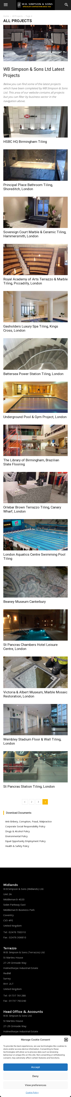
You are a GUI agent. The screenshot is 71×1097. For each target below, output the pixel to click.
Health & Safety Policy (17, 846)
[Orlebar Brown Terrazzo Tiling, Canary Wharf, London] (35, 487)
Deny (35, 1076)
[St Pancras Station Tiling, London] (35, 766)
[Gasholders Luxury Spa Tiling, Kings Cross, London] (35, 306)
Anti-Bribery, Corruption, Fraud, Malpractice (28, 821)
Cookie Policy (32, 1092)
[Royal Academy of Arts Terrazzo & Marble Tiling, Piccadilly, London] (35, 259)
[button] (66, 1039)
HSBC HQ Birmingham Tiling (25, 142)
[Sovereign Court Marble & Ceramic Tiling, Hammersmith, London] (35, 212)
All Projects (17, 16)
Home (6, 16)
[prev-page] (25, 802)
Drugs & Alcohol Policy (17, 831)
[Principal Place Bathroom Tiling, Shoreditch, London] (35, 165)
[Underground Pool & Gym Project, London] (35, 397)
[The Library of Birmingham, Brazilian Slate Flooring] (35, 440)
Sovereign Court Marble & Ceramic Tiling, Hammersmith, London (34, 234)
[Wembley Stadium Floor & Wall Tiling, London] (35, 719)
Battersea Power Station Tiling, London (33, 374)
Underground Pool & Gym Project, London (35, 417)
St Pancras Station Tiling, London (29, 786)
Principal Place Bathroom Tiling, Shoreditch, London (28, 187)
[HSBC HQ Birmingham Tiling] (35, 122)
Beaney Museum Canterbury (24, 602)
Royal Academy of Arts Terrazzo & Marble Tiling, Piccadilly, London (35, 281)
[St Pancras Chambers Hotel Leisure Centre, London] (35, 625)
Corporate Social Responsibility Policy (25, 826)
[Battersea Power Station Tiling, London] (35, 354)
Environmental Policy (16, 836)
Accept (35, 1067)
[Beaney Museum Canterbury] (35, 582)
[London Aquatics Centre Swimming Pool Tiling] (35, 534)
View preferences (35, 1085)
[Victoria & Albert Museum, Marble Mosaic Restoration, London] (35, 672)
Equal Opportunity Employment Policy (25, 841)
